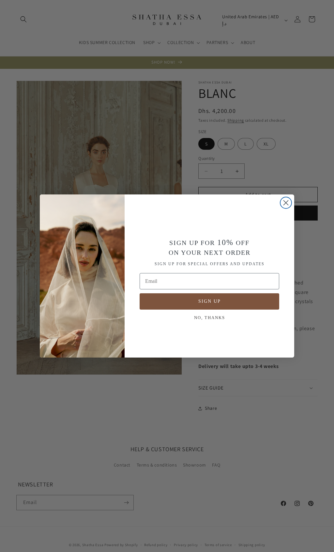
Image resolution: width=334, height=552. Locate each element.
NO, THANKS (209, 317)
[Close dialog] (286, 202)
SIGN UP (209, 301)
